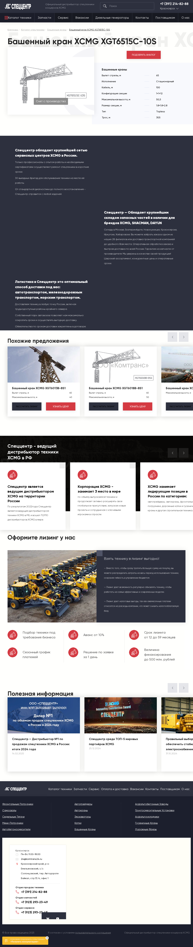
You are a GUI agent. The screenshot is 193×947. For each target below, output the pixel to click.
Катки (77, 822)
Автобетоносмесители (16, 829)
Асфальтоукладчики (147, 816)
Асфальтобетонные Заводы (151, 804)
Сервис (63, 17)
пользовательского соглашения (93, 932)
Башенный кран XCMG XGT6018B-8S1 (116, 388)
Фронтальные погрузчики (17, 804)
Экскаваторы (82, 816)
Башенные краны (85, 829)
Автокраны (81, 810)
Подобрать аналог (143, 55)
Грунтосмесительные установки (154, 810)
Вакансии (82, 17)
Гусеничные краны (146, 822)
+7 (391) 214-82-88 (174, 4)
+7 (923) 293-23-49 (34, 902)
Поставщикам (165, 17)
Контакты (142, 17)
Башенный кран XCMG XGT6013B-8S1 (39, 388)
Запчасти (44, 17)
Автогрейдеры (83, 804)
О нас (186, 17)
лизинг (27, 406)
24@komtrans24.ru (31, 859)
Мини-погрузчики (12, 822)
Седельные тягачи (13, 816)
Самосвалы (9, 810)
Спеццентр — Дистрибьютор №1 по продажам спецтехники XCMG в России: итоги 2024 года (41, 744)
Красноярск (167, 8)
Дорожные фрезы (146, 829)
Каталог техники (19, 17)
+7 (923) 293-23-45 (34, 912)
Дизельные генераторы (112, 17)
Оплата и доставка (114, 789)
